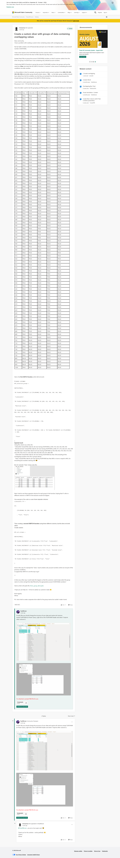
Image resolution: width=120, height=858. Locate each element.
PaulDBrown (23, 611)
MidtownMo (93, 88)
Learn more (76, 21)
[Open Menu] (106, 17)
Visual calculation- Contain (90, 92)
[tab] (92, 62)
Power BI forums (29, 17)
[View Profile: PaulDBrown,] (18, 611)
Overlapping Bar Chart (89, 86)
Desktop (37, 17)
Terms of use (97, 851)
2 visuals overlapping (89, 73)
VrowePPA (92, 102)
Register (100, 12)
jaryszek (91, 75)
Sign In (105, 12)
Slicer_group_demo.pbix (37, 586)
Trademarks (105, 851)
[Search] (95, 12)
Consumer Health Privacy (33, 854)
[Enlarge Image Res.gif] (43, 679)
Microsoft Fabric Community (18, 17)
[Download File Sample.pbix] (26, 702)
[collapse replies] (13, 721)
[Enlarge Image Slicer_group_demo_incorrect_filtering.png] (34, 478)
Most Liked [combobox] (71, 716)
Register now (10, 7)
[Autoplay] (90, 62)
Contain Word (87, 80)
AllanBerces (94, 82)
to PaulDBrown (40, 823)
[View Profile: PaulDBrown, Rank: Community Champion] (18, 722)
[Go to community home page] (22, 12)
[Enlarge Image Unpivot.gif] (43, 642)
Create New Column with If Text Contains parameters (92, 99)
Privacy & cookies (88, 851)
